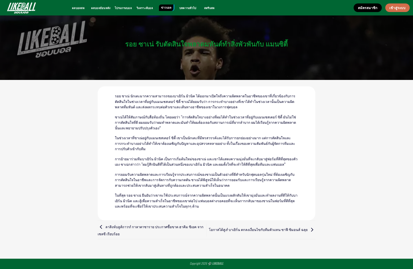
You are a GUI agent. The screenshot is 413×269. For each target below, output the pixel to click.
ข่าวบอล (166, 7)
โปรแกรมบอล (123, 8)
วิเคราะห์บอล (145, 8)
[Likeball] (21, 8)
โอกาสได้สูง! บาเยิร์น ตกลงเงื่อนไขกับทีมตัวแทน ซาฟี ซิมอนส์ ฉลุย (258, 229)
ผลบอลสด (78, 8)
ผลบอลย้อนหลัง (101, 8)
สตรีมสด (209, 8)
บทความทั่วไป (187, 8)
